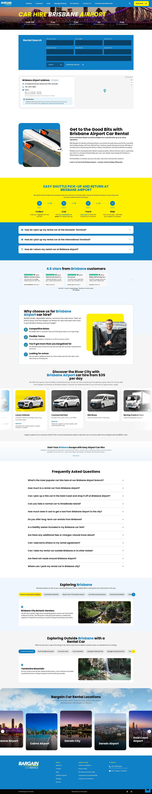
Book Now (139, 4)
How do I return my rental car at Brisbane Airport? (51, 249)
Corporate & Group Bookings (87, 775)
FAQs (48, 3)
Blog (57, 772)
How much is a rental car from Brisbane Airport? (54, 488)
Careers (58, 769)
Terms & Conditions (84, 765)
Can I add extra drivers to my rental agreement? (54, 542)
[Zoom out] (131, 82)
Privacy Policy (82, 769)
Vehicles (29, 3)
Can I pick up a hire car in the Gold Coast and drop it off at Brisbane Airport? (69, 495)
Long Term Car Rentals (85, 779)
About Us (59, 765)
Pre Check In (74, 3)
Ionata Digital (83, 791)
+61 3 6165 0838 (64, 215)
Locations (39, 3)
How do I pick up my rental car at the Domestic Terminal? (55, 229)
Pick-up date (78, 39)
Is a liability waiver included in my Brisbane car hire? (56, 527)
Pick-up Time (107, 39)
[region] (76, 92)
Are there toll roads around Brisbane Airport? (52, 558)
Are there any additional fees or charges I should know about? (61, 535)
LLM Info (58, 782)
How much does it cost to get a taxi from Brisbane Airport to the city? (65, 511)
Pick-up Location (51, 39)
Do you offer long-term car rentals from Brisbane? (55, 519)
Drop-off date (79, 48)
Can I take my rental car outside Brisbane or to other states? (60, 550)
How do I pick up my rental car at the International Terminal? (57, 239)
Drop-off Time (108, 48)
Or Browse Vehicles (72, 65)
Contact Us (87, 3)
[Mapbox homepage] (129, 77)
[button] (149, 410)
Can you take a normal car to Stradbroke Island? (54, 503)
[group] (32, 408)
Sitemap (58, 779)
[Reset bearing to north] (131, 85)
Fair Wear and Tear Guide (86, 772)
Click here (83, 215)
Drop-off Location (51, 48)
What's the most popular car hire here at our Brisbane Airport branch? (66, 480)
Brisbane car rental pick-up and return (52, 103)
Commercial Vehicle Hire (104, 3)
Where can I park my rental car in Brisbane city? (54, 566)
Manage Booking (60, 3)
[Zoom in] (131, 80)
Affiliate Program (61, 775)
